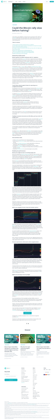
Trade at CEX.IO (27, 313)
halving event (36, 166)
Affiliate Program (35, 393)
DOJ (27, 66)
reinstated (16, 294)
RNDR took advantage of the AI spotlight (20, 53)
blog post (19, 93)
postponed (36, 155)
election (17, 160)
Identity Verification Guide (24, 394)
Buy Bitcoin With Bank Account (24, 378)
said (39, 271)
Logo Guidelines (35, 383)
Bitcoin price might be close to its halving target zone (22, 50)
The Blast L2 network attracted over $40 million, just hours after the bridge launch (27, 48)
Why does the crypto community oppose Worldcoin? (25, 348)
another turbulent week (25, 154)
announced (38, 88)
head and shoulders (33, 230)
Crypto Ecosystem (15, 24)
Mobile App (34, 390)
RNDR (15, 37)
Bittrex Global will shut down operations (20, 46)
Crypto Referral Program (36, 392)
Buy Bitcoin (22, 372)
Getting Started (23, 390)
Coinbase (38, 224)
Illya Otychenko (14, 33)
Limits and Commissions (24, 388)
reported (24, 58)
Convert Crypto (35, 398)
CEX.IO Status (47, 372)
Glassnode (19, 194)
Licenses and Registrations (34, 411)
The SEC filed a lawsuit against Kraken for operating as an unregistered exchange (27, 45)
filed (25, 111)
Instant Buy (22, 369)
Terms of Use (34, 376)
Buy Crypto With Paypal (24, 376)
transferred (28, 62)
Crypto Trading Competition (25, 398)
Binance (13, 225)
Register (52, 1)
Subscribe (11, 379)
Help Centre (34, 384)
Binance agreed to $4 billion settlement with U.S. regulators (23, 44)
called (25, 158)
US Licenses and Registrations (31, 404)
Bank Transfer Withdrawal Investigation (36, 396)
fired (39, 293)
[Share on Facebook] (26, 323)
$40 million (29, 130)
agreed (31, 73)
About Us (34, 369)
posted (33, 74)
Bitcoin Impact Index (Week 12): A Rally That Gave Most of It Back (43, 348)
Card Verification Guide (24, 395)
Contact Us (34, 372)
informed (15, 270)
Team (33, 373)
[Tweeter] (28, 323)
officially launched (20, 148)
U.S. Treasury (22, 66)
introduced (20, 145)
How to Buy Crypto (24, 389)
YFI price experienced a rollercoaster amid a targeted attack (23, 52)
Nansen (18, 130)
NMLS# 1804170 (10, 403)
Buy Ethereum (23, 373)
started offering (19, 146)
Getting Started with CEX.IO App (25, 392)
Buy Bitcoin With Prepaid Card (25, 379)
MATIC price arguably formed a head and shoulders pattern (23, 51)
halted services (21, 141)
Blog (33, 381)
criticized (14, 95)
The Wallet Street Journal (22, 143)
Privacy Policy (34, 377)
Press (33, 380)
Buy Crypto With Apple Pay (25, 381)
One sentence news (16, 49)
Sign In (47, 1)
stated (30, 90)
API (33, 389)
